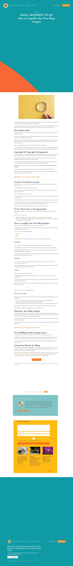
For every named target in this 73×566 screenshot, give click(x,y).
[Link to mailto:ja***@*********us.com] (28, 411)
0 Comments (18, 465)
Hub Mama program (37, 405)
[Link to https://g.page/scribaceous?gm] (22, 411)
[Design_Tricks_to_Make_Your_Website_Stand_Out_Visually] (48, 447)
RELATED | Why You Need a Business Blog (27, 177)
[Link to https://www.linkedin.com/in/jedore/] (20, 411)
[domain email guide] (35, 447)
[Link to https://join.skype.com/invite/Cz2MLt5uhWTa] (24, 411)
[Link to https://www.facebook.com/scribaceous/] (18, 411)
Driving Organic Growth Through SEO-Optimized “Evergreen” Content (22, 460)
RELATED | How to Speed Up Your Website (27, 327)
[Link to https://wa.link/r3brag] (26, 411)
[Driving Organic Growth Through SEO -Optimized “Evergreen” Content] (22, 447)
